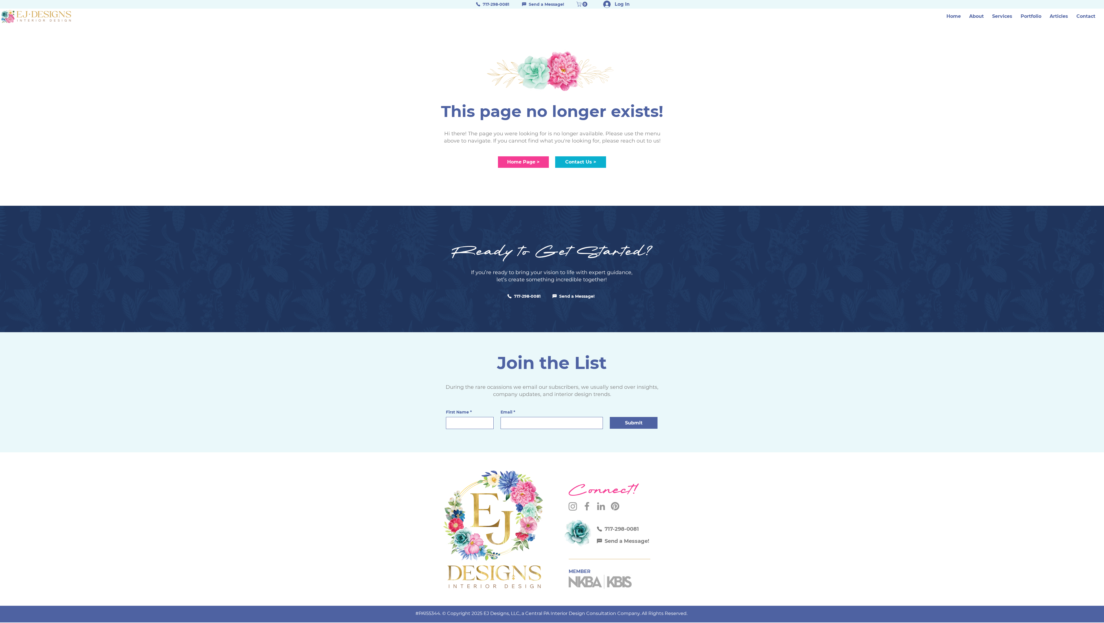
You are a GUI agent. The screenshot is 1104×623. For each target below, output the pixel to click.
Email (508, 412)
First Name (459, 412)
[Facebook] (587, 506)
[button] (1002, 16)
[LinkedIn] (601, 506)
